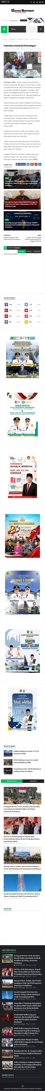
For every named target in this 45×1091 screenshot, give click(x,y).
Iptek (6, 178)
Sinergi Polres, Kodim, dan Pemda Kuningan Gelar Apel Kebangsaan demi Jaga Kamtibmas (27, 983)
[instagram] (40, 2)
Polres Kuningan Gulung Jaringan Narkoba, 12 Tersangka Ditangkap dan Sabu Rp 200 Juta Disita (27, 1064)
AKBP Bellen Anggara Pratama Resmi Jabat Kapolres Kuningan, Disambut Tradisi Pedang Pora (27, 1030)
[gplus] (43, 2)
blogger (22, 251)
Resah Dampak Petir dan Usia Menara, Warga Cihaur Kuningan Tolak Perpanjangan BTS (27, 994)
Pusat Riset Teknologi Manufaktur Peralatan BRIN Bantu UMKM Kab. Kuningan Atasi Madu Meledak (21, 183)
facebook (37, 251)
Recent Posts (12, 781)
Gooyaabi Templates (35, 1088)
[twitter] (34, 2)
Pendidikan (12, 39)
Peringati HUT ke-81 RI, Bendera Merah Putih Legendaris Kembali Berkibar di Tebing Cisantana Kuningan (22, 809)
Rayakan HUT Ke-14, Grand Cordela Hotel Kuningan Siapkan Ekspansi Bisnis (28, 1053)
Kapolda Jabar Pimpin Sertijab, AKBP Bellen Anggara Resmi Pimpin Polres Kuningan (28, 1042)
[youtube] (37, 2)
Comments (33, 781)
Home (6, 39)
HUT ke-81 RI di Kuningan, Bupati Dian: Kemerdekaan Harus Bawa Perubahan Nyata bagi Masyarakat (22, 839)
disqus (29, 251)
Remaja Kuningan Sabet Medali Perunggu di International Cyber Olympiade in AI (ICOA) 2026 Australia (21, 204)
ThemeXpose (14, 1088)
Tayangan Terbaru (22, 39)
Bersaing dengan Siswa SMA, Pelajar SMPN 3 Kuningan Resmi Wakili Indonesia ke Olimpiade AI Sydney (22, 225)
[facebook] (31, 2)
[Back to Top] (23, 1086)
